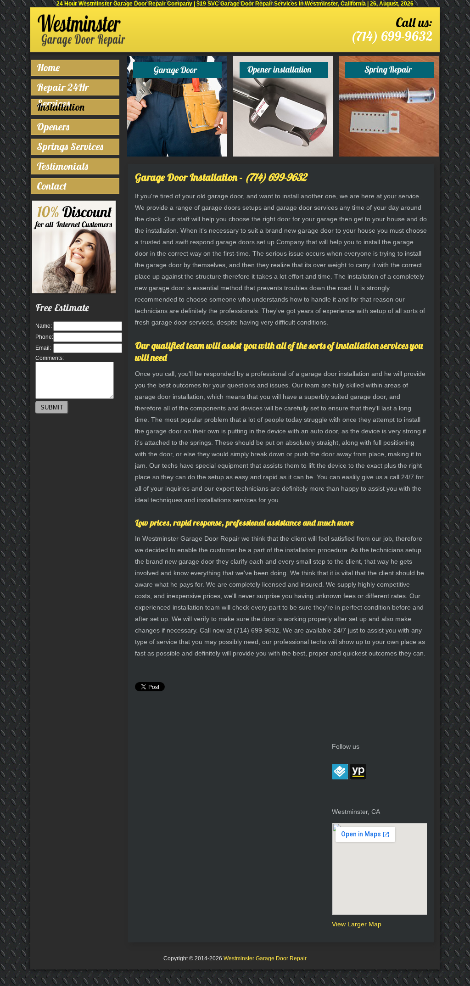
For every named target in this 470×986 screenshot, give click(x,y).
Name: (43, 326)
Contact (52, 185)
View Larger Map (356, 924)
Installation (60, 107)
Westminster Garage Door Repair (265, 958)
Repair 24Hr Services (63, 88)
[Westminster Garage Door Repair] (81, 45)
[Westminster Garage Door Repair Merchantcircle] (340, 777)
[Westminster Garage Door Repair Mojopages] (358, 777)
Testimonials (62, 166)
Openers (53, 126)
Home (48, 67)
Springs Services (70, 146)
